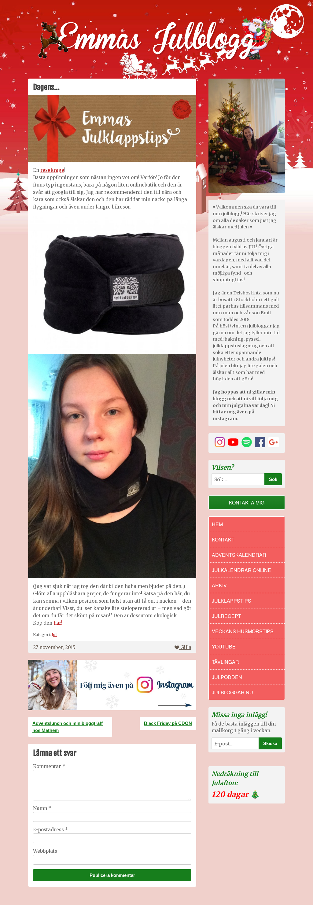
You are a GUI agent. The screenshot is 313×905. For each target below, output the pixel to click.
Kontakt (223, 539)
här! (57, 623)
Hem (217, 524)
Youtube (224, 646)
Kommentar (49, 766)
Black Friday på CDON (168, 723)
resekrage (52, 170)
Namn (42, 808)
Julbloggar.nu (232, 692)
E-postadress (50, 830)
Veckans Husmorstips (243, 631)
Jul (54, 634)
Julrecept (226, 615)
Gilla (185, 647)
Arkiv (219, 585)
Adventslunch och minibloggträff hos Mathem (67, 727)
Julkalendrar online (241, 570)
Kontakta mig (246, 502)
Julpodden (227, 677)
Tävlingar (225, 661)
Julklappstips (231, 600)
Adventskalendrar (239, 554)
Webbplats (45, 851)
